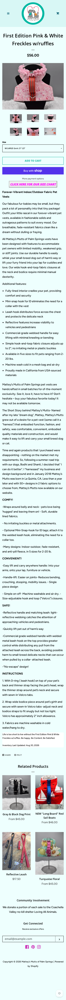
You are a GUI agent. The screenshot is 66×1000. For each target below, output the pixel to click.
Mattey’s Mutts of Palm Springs (38, 961)
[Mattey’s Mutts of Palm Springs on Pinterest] (33, 947)
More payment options (33, 178)
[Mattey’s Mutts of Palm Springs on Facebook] (27, 947)
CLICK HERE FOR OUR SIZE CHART (33, 184)
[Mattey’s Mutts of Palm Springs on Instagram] (39, 947)
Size (4, 142)
